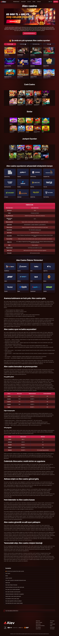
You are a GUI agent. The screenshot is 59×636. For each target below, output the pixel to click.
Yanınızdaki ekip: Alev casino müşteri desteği (13, 603)
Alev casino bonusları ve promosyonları (12, 591)
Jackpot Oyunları (8, 578)
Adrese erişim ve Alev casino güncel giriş (13, 596)
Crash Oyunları (35, 44)
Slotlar (48, 44)
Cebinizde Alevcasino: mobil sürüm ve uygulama (14, 594)
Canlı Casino (22, 44)
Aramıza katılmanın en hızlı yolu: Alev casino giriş (14, 587)
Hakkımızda (7, 582)
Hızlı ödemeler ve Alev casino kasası (12, 598)
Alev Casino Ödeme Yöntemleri (11, 584)
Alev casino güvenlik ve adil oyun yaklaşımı (13, 600)
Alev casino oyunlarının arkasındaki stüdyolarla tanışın (15, 580)
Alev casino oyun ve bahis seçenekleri (12, 589)
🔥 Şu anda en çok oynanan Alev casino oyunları (14, 571)
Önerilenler (9, 44)
